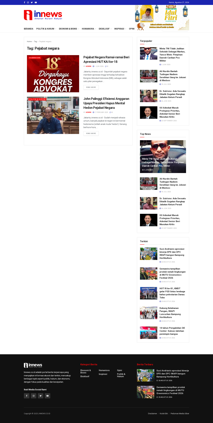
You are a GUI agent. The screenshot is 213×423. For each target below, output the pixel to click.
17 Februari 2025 (101, 112)
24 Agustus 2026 (168, 321)
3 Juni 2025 (165, 65)
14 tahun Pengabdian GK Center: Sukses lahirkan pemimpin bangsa (172, 331)
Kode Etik (164, 413)
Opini (119, 370)
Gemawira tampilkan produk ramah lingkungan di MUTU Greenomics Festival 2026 (170, 390)
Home (29, 42)
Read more (91, 87)
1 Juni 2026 (98, 66)
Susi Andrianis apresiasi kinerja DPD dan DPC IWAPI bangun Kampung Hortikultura (172, 373)
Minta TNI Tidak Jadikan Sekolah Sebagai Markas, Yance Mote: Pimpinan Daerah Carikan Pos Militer (172, 54)
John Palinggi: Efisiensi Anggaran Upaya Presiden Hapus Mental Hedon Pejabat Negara (106, 103)
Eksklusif (84, 376)
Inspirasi (103, 374)
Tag (35, 42)
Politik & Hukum (45, 29)
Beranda (28, 29)
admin (88, 66)
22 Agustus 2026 (168, 338)
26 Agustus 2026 (168, 262)
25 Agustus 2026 (168, 282)
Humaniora (34, 58)
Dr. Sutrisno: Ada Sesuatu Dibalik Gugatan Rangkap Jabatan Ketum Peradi (173, 94)
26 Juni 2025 (166, 101)
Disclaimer (152, 413)
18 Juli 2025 (166, 84)
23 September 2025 (169, 121)
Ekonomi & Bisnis (85, 371)
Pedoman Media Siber (180, 413)
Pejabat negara (45, 42)
